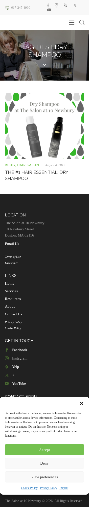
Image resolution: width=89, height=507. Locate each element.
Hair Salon (28, 165)
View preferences (44, 477)
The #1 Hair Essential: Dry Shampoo (36, 175)
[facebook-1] (48, 5)
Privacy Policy (48, 488)
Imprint (64, 488)
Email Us (12, 244)
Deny (44, 463)
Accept (44, 450)
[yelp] (65, 5)
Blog (10, 165)
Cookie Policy (29, 488)
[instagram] (56, 5)
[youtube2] (49, 10)
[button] (81, 403)
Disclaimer (11, 263)
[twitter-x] (75, 5)
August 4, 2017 (55, 165)
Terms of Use (13, 257)
